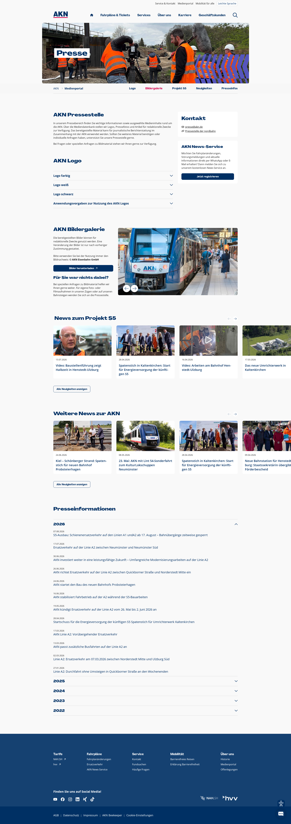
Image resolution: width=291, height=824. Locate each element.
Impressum (90, 815)
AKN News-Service (97, 769)
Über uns (164, 15)
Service (138, 754)
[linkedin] (77, 799)
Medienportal (185, 3)
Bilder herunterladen (81, 268)
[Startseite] (60, 15)
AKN (56, 88)
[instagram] (70, 799)
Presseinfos (230, 88)
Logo (132, 88)
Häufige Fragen (140, 769)
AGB (56, 815)
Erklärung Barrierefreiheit (185, 764)
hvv (55, 764)
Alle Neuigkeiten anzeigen (72, 389)
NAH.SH (57, 759)
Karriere (184, 15)
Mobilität (177, 754)
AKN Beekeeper (112, 815)
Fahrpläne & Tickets (115, 15)
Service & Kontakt (165, 3)
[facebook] (63, 799)
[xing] (85, 799)
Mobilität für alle (205, 3)
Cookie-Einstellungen (139, 815)
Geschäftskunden (212, 15)
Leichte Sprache (227, 3)
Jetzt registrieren (208, 176)
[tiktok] (92, 799)
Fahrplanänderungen (99, 759)
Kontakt (136, 759)
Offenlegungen (229, 769)
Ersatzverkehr (95, 764)
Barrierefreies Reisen (182, 759)
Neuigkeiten (204, 88)
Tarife (57, 754)
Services (144, 15)
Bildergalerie (153, 88)
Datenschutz (71, 815)
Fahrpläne (94, 754)
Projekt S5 (179, 88)
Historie (225, 759)
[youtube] (55, 799)
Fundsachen (139, 764)
